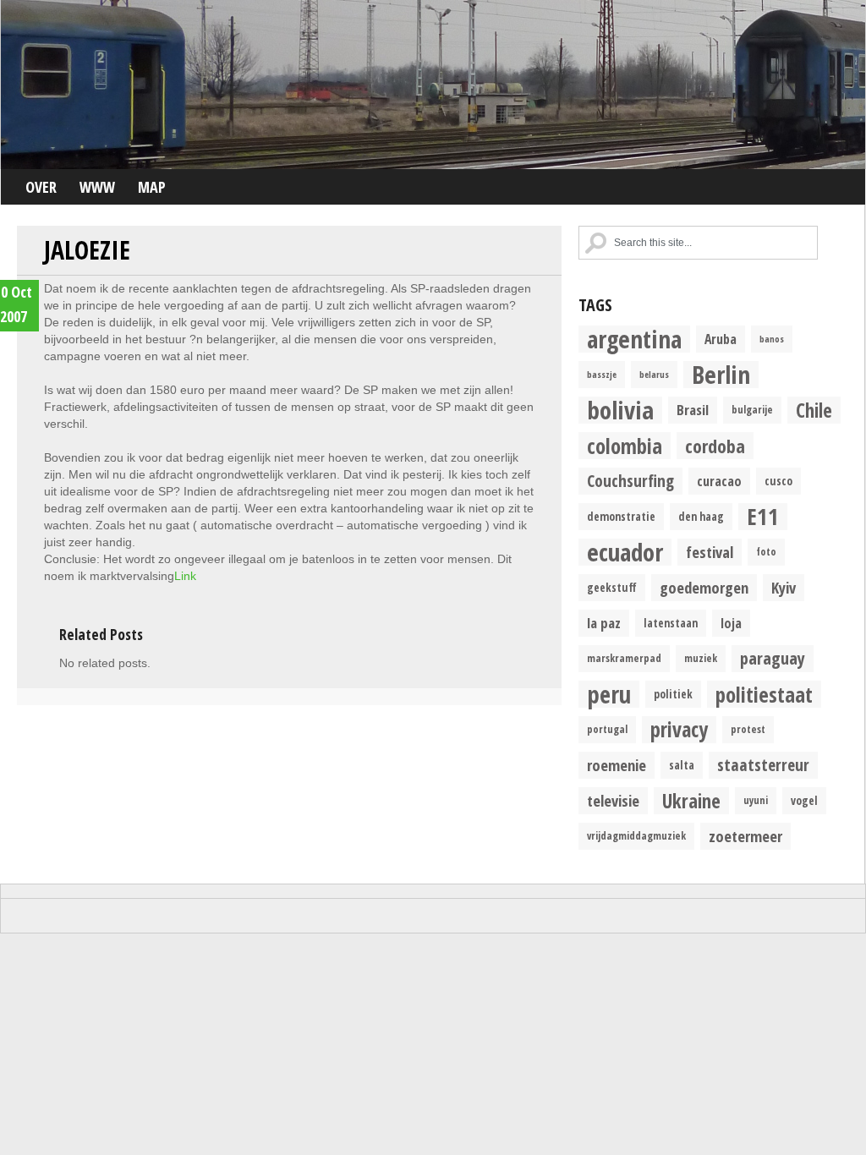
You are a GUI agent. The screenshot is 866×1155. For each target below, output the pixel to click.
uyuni (755, 800)
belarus (654, 374)
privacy (679, 729)
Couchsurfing (630, 480)
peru (609, 694)
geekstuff (612, 587)
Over (41, 187)
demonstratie (621, 516)
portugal (607, 729)
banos (771, 339)
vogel (804, 800)
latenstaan (671, 623)
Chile (814, 410)
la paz (604, 622)
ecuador (625, 552)
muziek (700, 658)
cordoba (715, 445)
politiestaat (764, 694)
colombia (624, 445)
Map (152, 187)
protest (748, 729)
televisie (613, 800)
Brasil (693, 409)
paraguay (772, 658)
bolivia (620, 410)
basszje (602, 374)
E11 (763, 516)
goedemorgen (704, 587)
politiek (673, 694)
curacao (719, 481)
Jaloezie (87, 250)
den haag (701, 516)
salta (681, 765)
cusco (778, 481)
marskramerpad (624, 658)
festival (709, 551)
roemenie (616, 764)
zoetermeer (745, 835)
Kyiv (783, 587)
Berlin (721, 374)
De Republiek (433, 84)
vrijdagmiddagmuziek (636, 836)
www (97, 187)
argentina (634, 339)
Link (185, 576)
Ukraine (691, 800)
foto (766, 552)
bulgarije (752, 409)
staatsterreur (763, 764)
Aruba (720, 339)
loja (731, 623)
